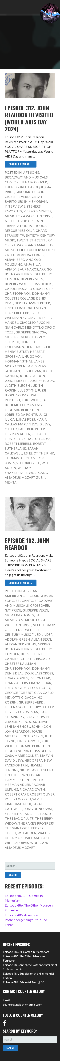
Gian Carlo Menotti (22, 327)
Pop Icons (37, 226)
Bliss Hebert (41, 284)
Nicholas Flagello (36, 770)
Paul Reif (26, 429)
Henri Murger (37, 347)
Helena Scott (17, 707)
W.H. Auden (27, 833)
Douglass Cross (39, 673)
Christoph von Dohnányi (27, 293)
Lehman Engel (33, 405)
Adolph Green (17, 639)
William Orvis (17, 843)
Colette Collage (20, 298)
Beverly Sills (32, 279)
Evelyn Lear (39, 678)
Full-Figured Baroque (24, 187)
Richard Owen (32, 789)
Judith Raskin (31, 736)
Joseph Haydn (42, 381)
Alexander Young (20, 644)
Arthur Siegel (28, 274)
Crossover (37, 182)
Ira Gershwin (37, 717)
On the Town (16, 775)
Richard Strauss (35, 439)
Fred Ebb (21, 313)
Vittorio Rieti (28, 463)
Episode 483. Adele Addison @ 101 (24, 982)
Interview (14, 206)
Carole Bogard (18, 289)
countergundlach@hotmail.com (22, 1004)
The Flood (42, 814)
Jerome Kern (16, 722)
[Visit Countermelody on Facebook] (4, 1024)
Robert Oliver (42, 794)
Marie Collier (27, 755)
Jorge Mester (17, 381)
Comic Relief (16, 182)
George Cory (39, 688)
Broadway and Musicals (26, 177)
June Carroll (28, 741)
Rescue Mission (18, 230)
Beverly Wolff (17, 284)
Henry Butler (17, 351)
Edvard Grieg (16, 678)
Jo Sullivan (31, 371)
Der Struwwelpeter (32, 303)
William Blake (37, 838)
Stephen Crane (18, 814)
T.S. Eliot (31, 453)
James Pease (37, 366)
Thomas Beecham (20, 458)
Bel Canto (24, 600)
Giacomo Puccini (31, 192)
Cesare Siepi (43, 289)
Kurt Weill (30, 400)
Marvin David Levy (34, 424)
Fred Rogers (16, 688)
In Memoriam (35, 201)
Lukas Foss (25, 419)
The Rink (46, 453)
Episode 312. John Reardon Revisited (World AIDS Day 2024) (29, 118)
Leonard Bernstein (22, 410)
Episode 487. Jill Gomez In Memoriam (26, 952)
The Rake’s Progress (36, 823)
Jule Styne (27, 390)
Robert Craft (16, 794)
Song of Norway (38, 809)
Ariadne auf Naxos (21, 269)
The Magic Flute (19, 818)
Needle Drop (16, 221)
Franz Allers (16, 683)
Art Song (31, 172)
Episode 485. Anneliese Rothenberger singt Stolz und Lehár (26, 920)
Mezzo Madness (37, 211)
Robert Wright (18, 799)
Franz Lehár (40, 683)
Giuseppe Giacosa (31, 332)
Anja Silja (32, 264)
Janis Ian (12, 371)
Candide (12, 659)
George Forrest (19, 692)
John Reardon (32, 376)
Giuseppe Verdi (18, 197)
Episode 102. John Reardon (27, 544)
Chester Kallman (20, 663)
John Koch (41, 726)
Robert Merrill (18, 443)
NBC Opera (33, 760)
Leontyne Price (18, 751)
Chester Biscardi (36, 659)
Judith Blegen (17, 385)
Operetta (13, 630)
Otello (11, 429)
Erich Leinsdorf (19, 308)
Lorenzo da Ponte (21, 414)
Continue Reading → (21, 164)
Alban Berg (15, 259)
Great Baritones (19, 615)
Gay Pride (13, 610)
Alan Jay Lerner (30, 255)
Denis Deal (14, 673)
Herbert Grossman (21, 712)
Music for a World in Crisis (28, 216)
